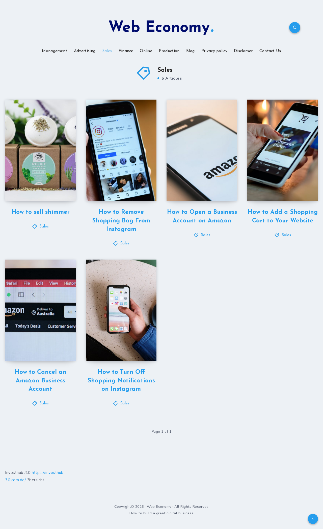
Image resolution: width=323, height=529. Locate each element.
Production (169, 51)
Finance (126, 51)
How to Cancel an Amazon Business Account (40, 380)
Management (54, 51)
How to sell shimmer (40, 212)
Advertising (84, 51)
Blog (190, 51)
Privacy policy (214, 51)
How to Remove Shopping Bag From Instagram (121, 220)
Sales (107, 51)
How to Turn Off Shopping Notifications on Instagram (121, 380)
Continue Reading (52, 186)
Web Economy (159, 28)
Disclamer (243, 51)
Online (146, 51)
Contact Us (270, 51)
